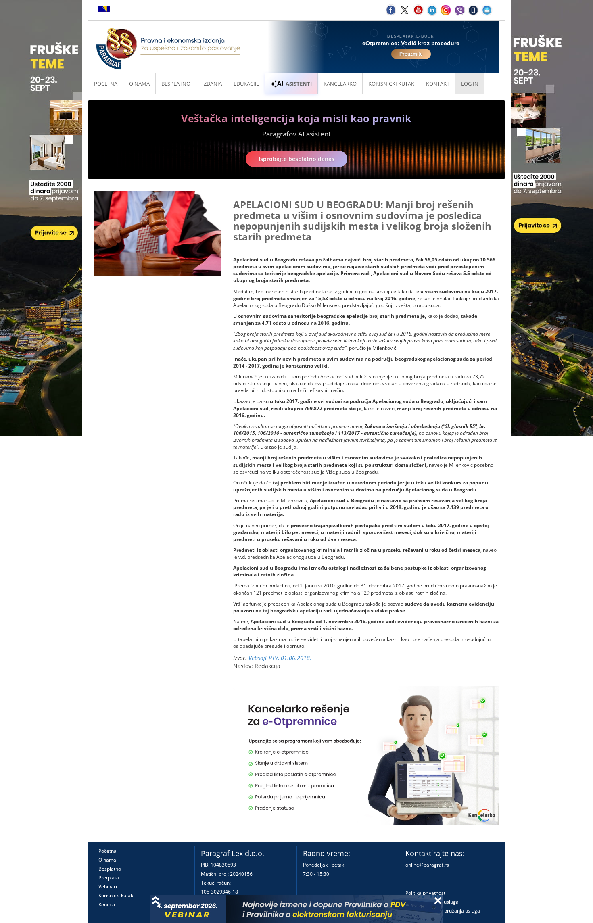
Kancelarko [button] (340, 83)
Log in (469, 83)
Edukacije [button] (246, 83)
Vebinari (107, 886)
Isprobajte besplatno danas (296, 159)
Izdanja (212, 83)
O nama (139, 83)
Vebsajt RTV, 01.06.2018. (279, 658)
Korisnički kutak (115, 895)
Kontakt (106, 904)
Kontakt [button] (437, 83)
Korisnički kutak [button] (391, 83)
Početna (105, 83)
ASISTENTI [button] (299, 83)
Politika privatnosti (426, 893)
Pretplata (108, 877)
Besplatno (175, 83)
